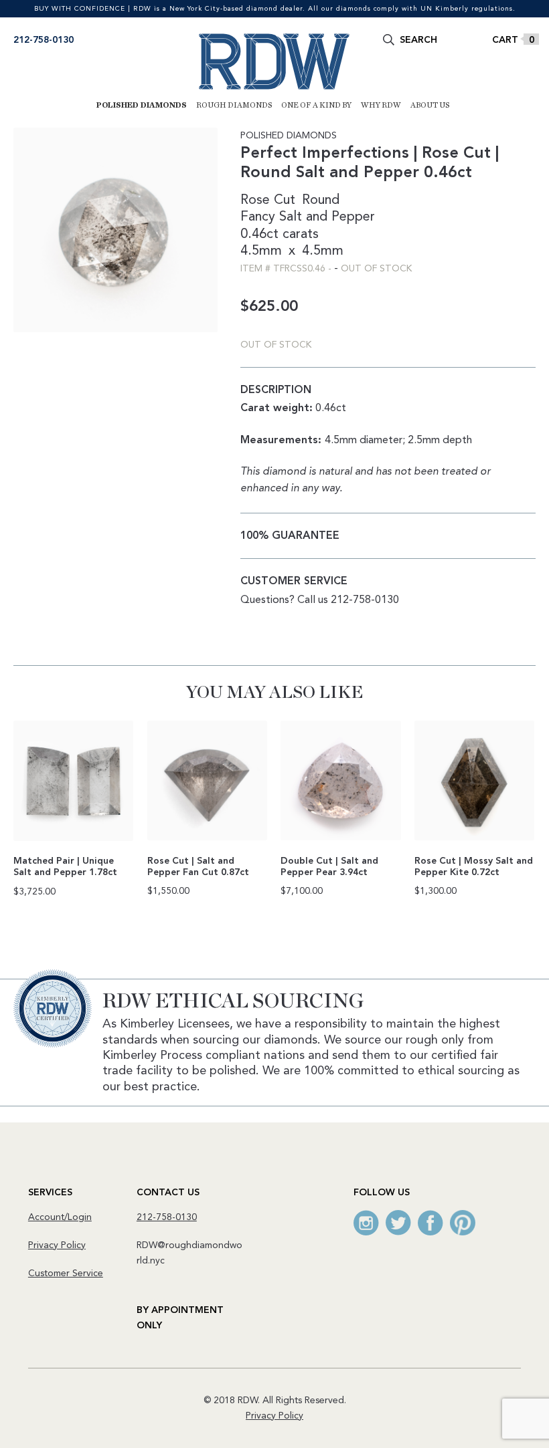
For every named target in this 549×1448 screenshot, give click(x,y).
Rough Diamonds (234, 105)
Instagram (366, 1223)
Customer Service (65, 1273)
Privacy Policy (57, 1245)
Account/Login (60, 1217)
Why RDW (381, 105)
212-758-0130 (43, 40)
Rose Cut (267, 200)
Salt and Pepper (327, 217)
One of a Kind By (316, 105)
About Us (429, 105)
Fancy (257, 217)
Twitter (398, 1223)
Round (320, 200)
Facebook (430, 1223)
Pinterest (462, 1223)
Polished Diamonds (141, 105)
